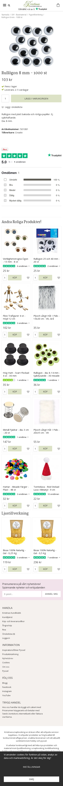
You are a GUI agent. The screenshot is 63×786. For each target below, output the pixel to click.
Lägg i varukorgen (36, 98)
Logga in (6, 638)
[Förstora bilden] (31, 45)
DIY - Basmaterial (19, 14)
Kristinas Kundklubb (11, 612)
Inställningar (31, 766)
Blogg (4, 683)
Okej (31, 779)
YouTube (6, 695)
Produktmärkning (10, 654)
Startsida (5, 14)
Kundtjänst (7, 617)
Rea (4, 629)
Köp (15, 277)
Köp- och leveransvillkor (13, 621)
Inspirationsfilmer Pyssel (13, 650)
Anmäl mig (51, 593)
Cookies (6, 662)
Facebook (6, 687)
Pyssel (5, 671)
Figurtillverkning (36, 14)
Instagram (7, 691)
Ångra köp (7, 625)
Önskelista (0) (8, 634)
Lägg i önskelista (13, 106)
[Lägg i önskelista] (28, 277)
